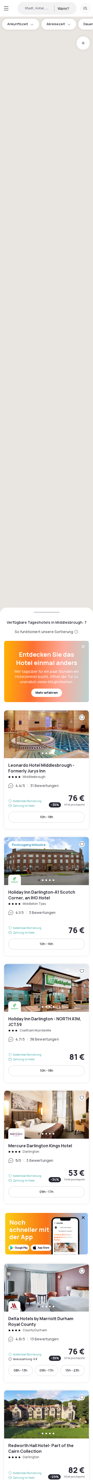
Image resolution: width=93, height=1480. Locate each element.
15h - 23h (72, 1370)
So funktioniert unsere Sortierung (44, 631)
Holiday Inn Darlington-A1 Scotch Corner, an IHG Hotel (46, 896)
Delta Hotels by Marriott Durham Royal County (46, 1323)
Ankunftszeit (17, 24)
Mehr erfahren (46, 692)
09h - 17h (46, 1192)
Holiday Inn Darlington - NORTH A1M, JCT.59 (46, 1023)
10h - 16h (46, 944)
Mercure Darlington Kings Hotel (46, 1147)
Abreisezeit (56, 24)
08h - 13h (20, 1370)
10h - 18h (46, 817)
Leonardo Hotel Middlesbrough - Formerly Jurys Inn (46, 769)
